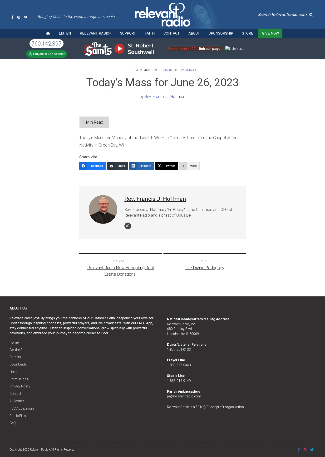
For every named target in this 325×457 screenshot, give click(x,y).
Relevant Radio (39, 449)
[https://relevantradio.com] (127, 226)
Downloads (18, 364)
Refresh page (209, 49)
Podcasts (165, 70)
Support (128, 33)
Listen (65, 33)
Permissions (19, 379)
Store (247, 33)
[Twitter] (25, 17)
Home (14, 342)
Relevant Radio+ (95, 33)
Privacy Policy (20, 386)
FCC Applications (22, 408)
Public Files (18, 416)
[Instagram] (18, 17)
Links (13, 372)
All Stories (17, 401)
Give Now (270, 33)
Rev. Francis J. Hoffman (165, 96)
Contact (171, 33)
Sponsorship (221, 33)
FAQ (13, 423)
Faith (150, 33)
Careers (15, 357)
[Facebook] (12, 17)
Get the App (18, 350)
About (194, 33)
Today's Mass (185, 70)
